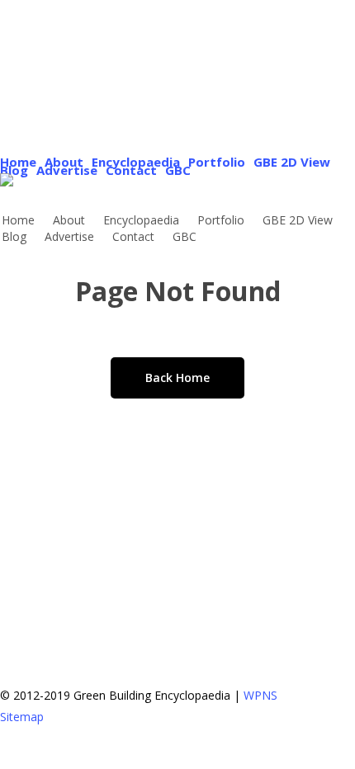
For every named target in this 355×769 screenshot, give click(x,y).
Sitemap (22, 716)
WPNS (260, 695)
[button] (177, 758)
